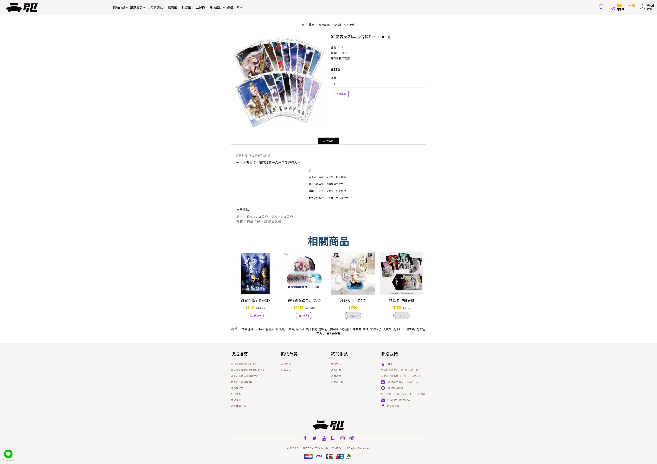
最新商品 (119, 7)
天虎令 (387, 329)
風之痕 (410, 329)
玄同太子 (375, 329)
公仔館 (200, 7)
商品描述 (328, 141)
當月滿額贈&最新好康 (243, 364)
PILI (340, 47)
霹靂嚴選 (136, 7)
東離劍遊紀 (155, 7)
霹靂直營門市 (238, 405)
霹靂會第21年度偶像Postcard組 (337, 24)
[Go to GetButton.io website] (8, 460)
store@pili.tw (402, 399)
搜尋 (311, 24)
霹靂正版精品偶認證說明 (244, 376)
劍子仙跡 (312, 329)
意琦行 (323, 329)
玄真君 (320, 333)
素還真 (280, 329)
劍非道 (420, 329)
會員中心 (336, 364)
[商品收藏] (239, 317)
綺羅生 (357, 329)
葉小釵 (300, 329)
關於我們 (236, 399)
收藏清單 (336, 376)
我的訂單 (336, 370)
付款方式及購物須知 (242, 382)
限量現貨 (247, 329)
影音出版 (216, 7)
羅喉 (365, 329)
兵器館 (186, 7)
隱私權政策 (237, 387)
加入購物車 (340, 93)
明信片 (270, 329)
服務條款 (236, 393)
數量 (333, 77)
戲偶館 (172, 7)
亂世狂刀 (399, 329)
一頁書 (290, 329)
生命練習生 (334, 333)
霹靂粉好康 (393, 405)
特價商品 (286, 370)
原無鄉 (333, 329)
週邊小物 (233, 7)
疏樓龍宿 (345, 329)
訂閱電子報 (337, 382)
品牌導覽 (286, 364)
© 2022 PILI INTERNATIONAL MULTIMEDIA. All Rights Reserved (328, 448)
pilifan (259, 329)
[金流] (328, 456)
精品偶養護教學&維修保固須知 (248, 370)
